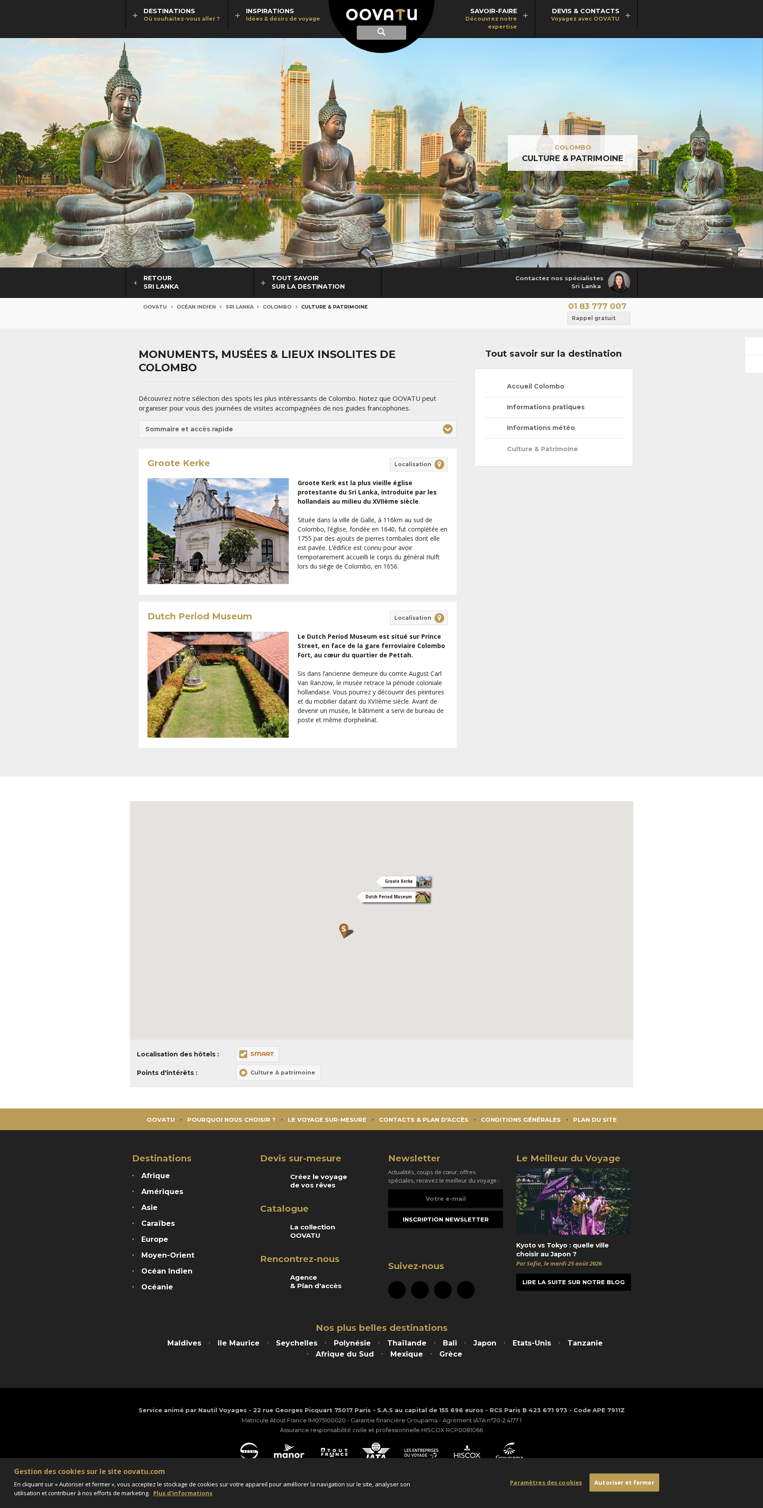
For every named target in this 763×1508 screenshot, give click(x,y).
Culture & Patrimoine (541, 449)
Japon (484, 1343)
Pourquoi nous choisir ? (231, 1119)
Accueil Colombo (534, 386)
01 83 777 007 (597, 306)
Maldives (184, 1343)
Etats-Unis (532, 1343)
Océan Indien (196, 307)
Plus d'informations (182, 1493)
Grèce (450, 1354)
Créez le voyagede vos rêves (318, 1180)
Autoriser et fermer (624, 1482)
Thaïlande (407, 1343)
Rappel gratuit (594, 318)
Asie (149, 1207)
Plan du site (595, 1119)
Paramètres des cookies (546, 1482)
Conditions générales (521, 1119)
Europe (154, 1239)
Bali (450, 1343)
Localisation (412, 464)
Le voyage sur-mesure (327, 1119)
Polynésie (352, 1343)
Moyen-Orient (167, 1255)
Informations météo (540, 428)
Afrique (155, 1176)
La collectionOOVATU (312, 1231)
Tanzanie (585, 1343)
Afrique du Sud (345, 1354)
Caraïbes (158, 1223)
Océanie (157, 1287)
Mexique (406, 1354)
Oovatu (155, 307)
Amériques (162, 1192)
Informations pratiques (545, 407)
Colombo (573, 147)
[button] (298, 429)
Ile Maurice (239, 1343)
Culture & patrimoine (282, 1072)
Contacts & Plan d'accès (423, 1119)
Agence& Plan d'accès (316, 1281)
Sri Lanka (239, 307)
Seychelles (296, 1343)
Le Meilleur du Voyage (568, 1158)
